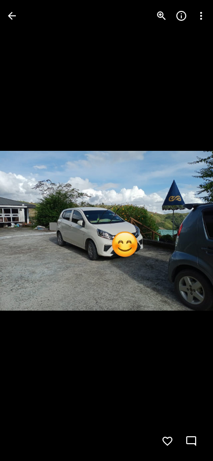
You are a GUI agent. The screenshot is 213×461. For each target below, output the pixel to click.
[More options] (201, 16)
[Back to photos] (12, 16)
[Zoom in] (161, 16)
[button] (28, 230)
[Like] (167, 441)
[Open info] (181, 16)
